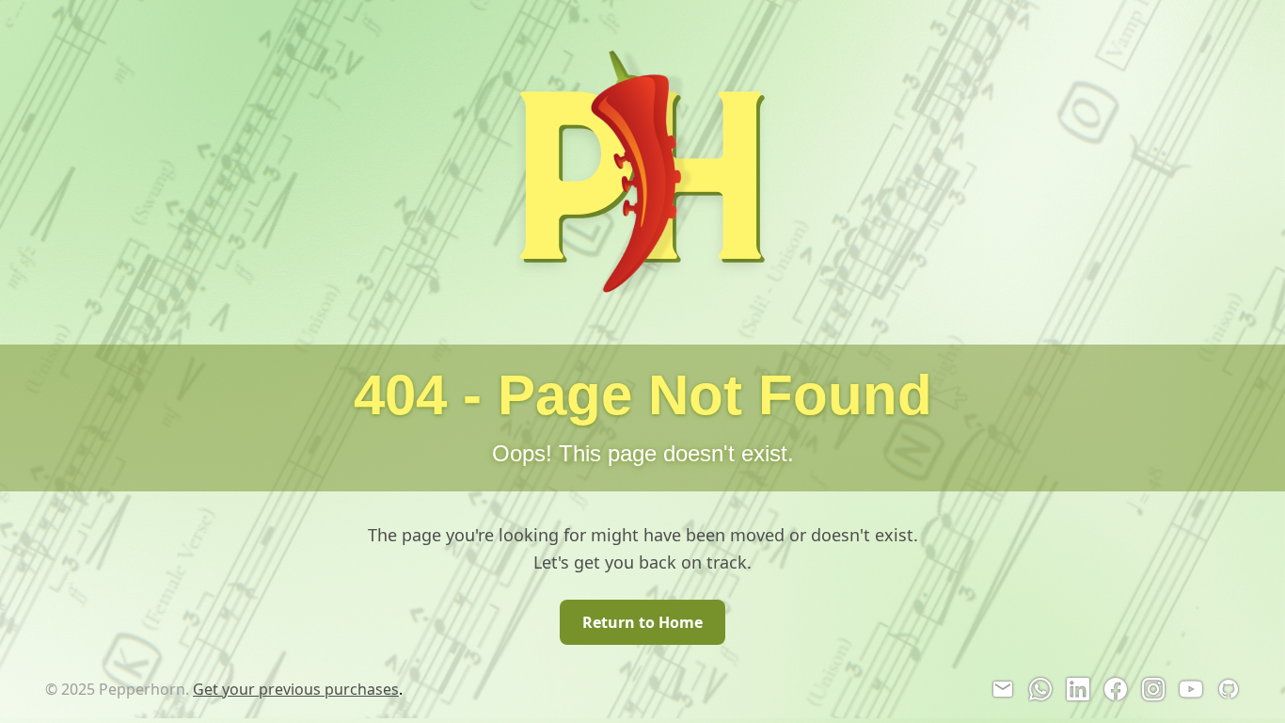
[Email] (1003, 689)
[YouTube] (1191, 689)
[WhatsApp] (1040, 689)
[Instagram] (1153, 689)
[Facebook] (1115, 689)
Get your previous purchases (296, 689)
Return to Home (642, 622)
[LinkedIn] (1078, 689)
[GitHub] (1228, 689)
